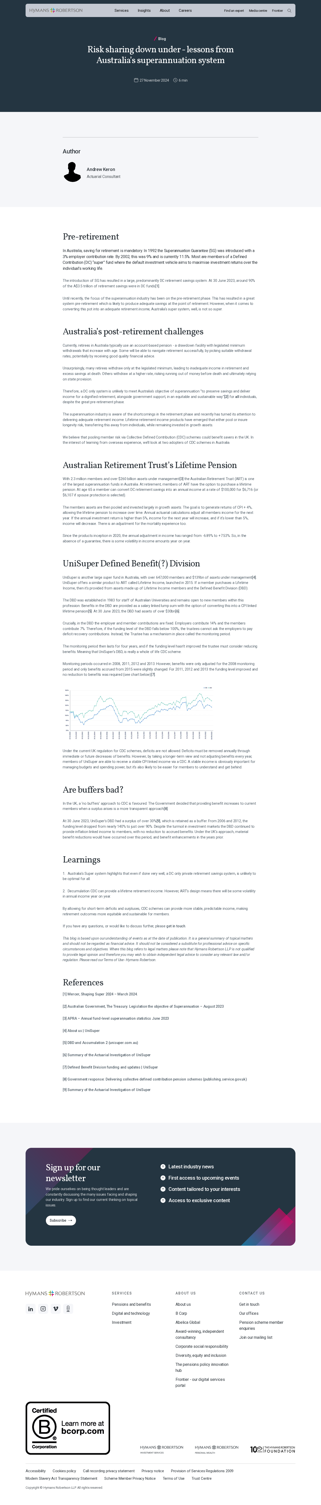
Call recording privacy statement (109, 1471)
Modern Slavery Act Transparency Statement (61, 1478)
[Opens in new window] (161, 1449)
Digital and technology (131, 1313)
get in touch (175, 926)
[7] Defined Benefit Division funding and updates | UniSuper (110, 1067)
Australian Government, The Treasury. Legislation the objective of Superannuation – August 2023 (145, 1006)
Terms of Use (174, 1478)
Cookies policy (64, 1471)
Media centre (258, 11)
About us (183, 1304)
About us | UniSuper (83, 1031)
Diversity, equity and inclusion (201, 1355)
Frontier (277, 11)
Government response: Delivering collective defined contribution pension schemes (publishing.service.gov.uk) (157, 1079)
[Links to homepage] (56, 10)
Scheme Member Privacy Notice (129, 1478)
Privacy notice (153, 1471)
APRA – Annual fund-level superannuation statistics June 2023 (118, 1018)
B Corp (181, 1313)
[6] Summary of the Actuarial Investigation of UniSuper (107, 1055)
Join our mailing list (255, 1337)
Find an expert (234, 11)
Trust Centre (202, 1478)
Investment (121, 1322)
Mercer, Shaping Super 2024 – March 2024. (102, 994)
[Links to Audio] (68, 1309)
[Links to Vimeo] (56, 1309)
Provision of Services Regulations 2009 (202, 1471)
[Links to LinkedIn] (31, 1309)
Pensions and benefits (131, 1304)
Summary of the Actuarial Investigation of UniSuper (109, 1090)
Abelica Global (188, 1322)
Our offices (249, 1313)
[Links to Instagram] (43, 1309)
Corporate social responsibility (202, 1346)
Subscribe (56, 1221)
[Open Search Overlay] (289, 10)
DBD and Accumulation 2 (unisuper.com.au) (102, 1043)
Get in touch (249, 1304)
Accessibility (35, 1471)
